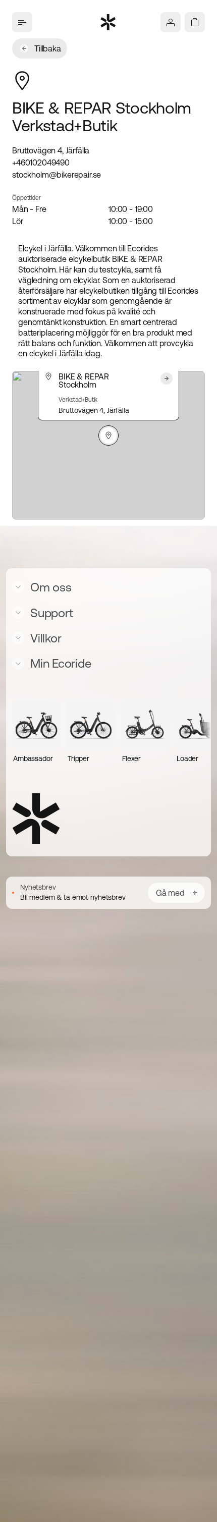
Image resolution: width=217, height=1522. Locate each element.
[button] (108, 435)
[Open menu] (22, 22)
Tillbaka (47, 48)
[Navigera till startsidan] (108, 22)
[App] (170, 22)
